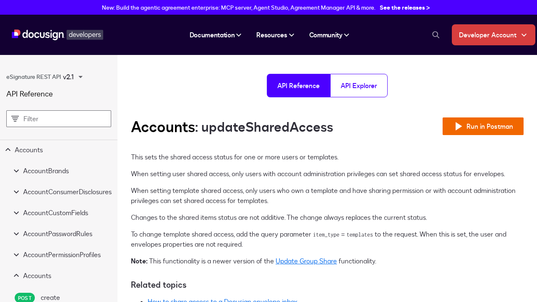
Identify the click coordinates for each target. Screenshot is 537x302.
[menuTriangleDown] (80, 76)
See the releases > (405, 7)
